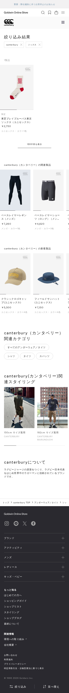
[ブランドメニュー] (63, 22)
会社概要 (9, 644)
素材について (11, 623)
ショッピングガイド (15, 600)
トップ (6, 502)
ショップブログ (13, 618)
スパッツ (45, 356)
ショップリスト (13, 606)
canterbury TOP (21, 502)
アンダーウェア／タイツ (46, 502)
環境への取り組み (14, 639)
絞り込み (20, 686)
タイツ (27, 356)
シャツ (11, 356)
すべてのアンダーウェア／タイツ (27, 347)
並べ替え (53, 686)
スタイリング (11, 612)
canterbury (12, 44)
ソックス (32, 44)
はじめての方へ (13, 595)
